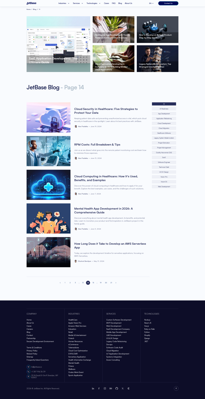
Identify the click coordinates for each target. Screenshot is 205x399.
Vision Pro (164, 177)
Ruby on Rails (149, 329)
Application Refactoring (164, 118)
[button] (60, 282)
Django (147, 338)
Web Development (164, 187)
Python (147, 332)
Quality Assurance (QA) (164, 152)
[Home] (31, 3)
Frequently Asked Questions (38, 360)
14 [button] (88, 283)
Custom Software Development (118, 320)
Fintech (71, 338)
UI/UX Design (164, 172)
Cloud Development (164, 123)
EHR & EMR (73, 354)
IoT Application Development (117, 354)
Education (72, 329)
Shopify (147, 335)
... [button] (79, 283)
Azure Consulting (113, 360)
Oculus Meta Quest (75, 372)
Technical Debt (164, 167)
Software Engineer (164, 162)
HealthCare (72, 320)
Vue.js (146, 326)
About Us (128, 3)
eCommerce (73, 344)
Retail (70, 332)
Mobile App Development (116, 332)
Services (111, 314)
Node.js (147, 320)
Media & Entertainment (77, 335)
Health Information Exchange (79, 360)
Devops (109, 344)
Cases (106, 3)
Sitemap (30, 357)
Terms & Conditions (34, 347)
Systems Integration (114, 357)
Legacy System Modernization (164, 138)
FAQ (113, 3)
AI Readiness (164, 109)
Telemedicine (73, 347)
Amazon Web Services (77, 326)
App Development (164, 114)
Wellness (71, 369)
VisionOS (164, 182)
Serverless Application (77, 357)
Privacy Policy (32, 351)
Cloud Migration (164, 128)
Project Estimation (164, 143)
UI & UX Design (112, 338)
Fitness (71, 366)
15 (93, 283)
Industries (73, 314)
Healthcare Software (164, 133)
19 (101, 283)
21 (111, 283)
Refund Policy (32, 354)
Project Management (164, 148)
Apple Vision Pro (74, 323)
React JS (147, 323)
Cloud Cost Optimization (78, 351)
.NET (146, 341)
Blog (120, 3)
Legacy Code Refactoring (116, 341)
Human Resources (75, 341)
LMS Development (113, 335)
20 (106, 283)
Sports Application (75, 375)
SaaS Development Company (118, 329)
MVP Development (113, 323)
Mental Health (73, 363)
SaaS (164, 157)
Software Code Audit (114, 347)
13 (83, 283)
